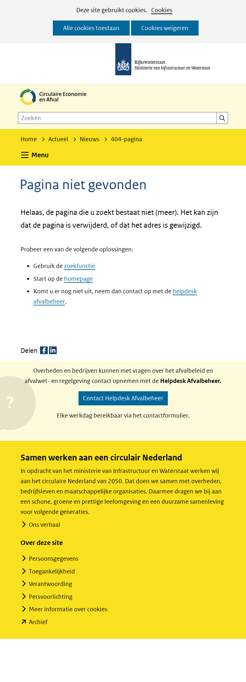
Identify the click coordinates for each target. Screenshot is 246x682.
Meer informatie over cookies (68, 609)
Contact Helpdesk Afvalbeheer (123, 398)
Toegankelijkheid (52, 571)
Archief (38, 622)
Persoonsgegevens (53, 558)
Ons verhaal (44, 524)
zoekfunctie (79, 266)
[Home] (58, 105)
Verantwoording (50, 584)
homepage (78, 278)
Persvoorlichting (50, 596)
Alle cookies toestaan (91, 28)
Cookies (161, 10)
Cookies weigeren (164, 28)
